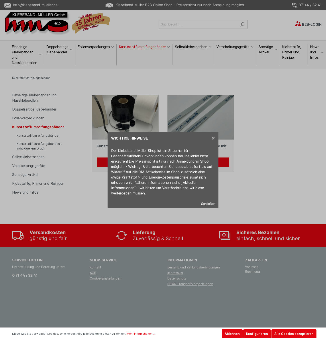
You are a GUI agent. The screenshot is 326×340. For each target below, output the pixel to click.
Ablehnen (232, 334)
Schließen (208, 204)
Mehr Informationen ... (141, 333)
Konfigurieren (257, 334)
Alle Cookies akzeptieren (294, 334)
